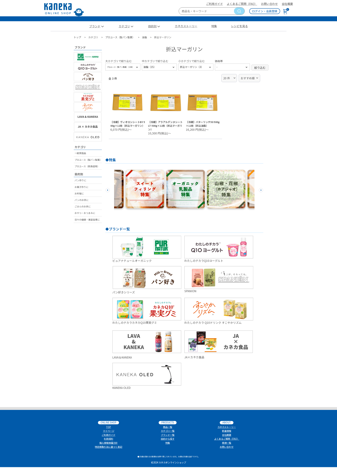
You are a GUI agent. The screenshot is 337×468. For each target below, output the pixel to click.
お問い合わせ (269, 4)
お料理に (79, 193)
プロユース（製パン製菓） (88, 159)
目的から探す (167, 438)
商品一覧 (167, 427)
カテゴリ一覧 (167, 431)
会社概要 (287, 4)
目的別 (152, 26)
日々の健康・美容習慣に (87, 219)
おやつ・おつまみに (85, 213)
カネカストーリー (186, 26)
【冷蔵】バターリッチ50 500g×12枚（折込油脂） (203, 123)
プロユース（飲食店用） (87, 166)
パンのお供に (81, 200)
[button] (107, 189)
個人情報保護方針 (108, 442)
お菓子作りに (81, 187)
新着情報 (226, 431)
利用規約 (108, 438)
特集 (214, 26)
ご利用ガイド (214, 4)
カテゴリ (124, 26)
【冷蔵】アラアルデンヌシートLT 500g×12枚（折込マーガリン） (165, 125)
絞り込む (260, 67)
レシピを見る (239, 26)
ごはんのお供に (83, 206)
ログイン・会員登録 (264, 11)
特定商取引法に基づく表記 (108, 447)
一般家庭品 (80, 153)
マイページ (108, 431)
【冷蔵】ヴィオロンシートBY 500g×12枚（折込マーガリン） (127, 123)
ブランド (94, 26)
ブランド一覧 (167, 435)
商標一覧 (226, 442)
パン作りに (80, 180)
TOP (108, 427)
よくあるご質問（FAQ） (242, 4)
